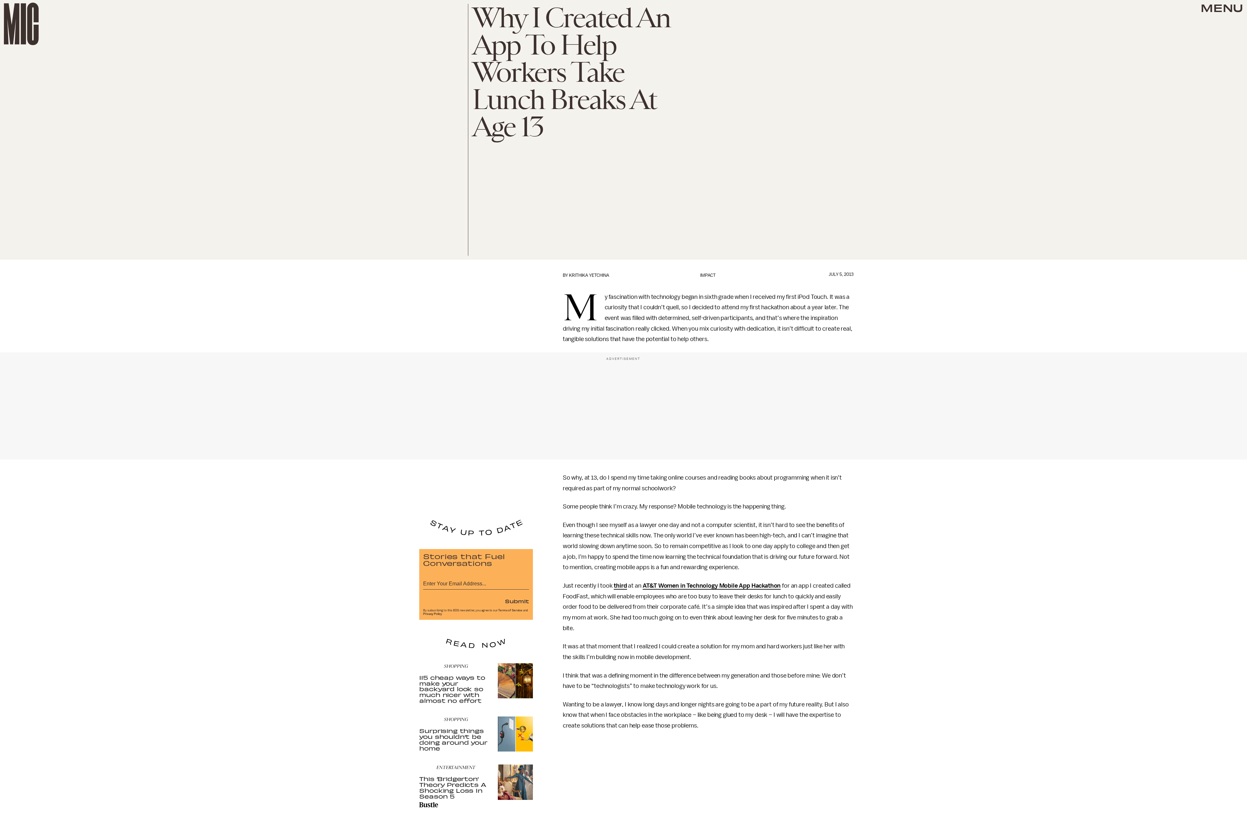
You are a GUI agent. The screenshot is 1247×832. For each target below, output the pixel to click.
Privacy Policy (432, 614)
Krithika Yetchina (589, 275)
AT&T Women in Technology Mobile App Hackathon (712, 585)
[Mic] (21, 24)
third (620, 585)
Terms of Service (510, 610)
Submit (517, 601)
